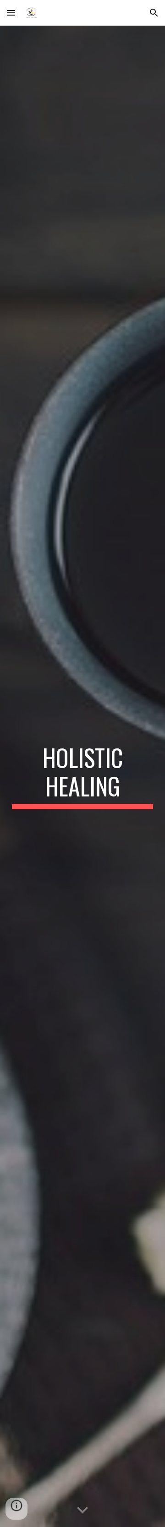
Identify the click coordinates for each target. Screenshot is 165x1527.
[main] (82, 776)
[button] (11, 12)
